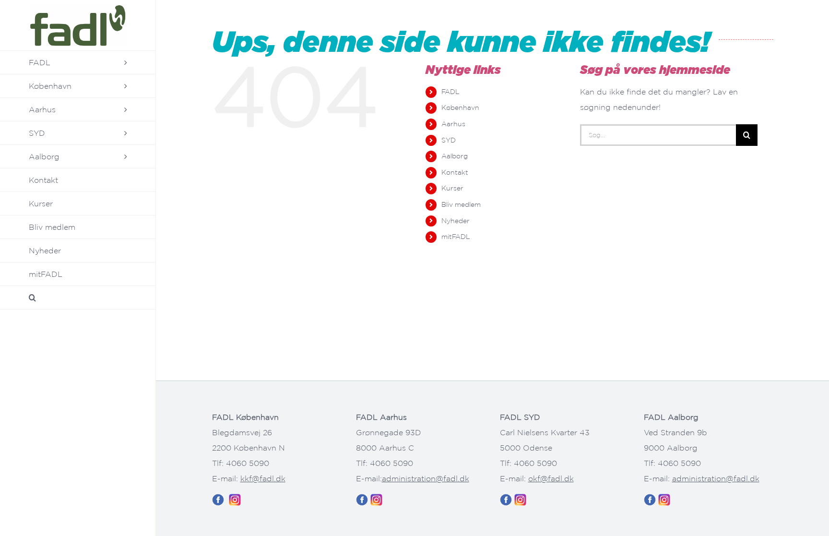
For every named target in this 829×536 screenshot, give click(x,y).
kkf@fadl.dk (262, 478)
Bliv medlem (461, 204)
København (460, 107)
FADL (450, 91)
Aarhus (453, 124)
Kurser (452, 188)
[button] (78, 298)
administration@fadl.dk (425, 478)
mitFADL (455, 236)
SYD (448, 140)
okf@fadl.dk (551, 478)
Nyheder (455, 221)
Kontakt (454, 172)
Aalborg (454, 156)
